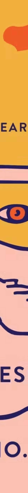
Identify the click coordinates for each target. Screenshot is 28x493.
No (14, 448)
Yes (14, 202)
